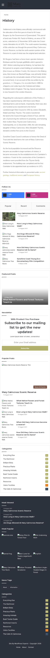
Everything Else (9, 455)
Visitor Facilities (9, 485)
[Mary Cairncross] (15, 5)
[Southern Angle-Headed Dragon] (40, 570)
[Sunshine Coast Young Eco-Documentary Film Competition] (8, 262)
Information (13, 587)
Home (6, 15)
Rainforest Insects (10, 478)
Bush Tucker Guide (10, 474)
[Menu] (3, 5)
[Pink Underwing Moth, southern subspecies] (40, 538)
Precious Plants (9, 466)
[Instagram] (33, 653)
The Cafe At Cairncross (12, 489)
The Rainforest (8, 459)
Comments (40, 206)
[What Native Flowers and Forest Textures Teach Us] (25, 292)
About (5, 587)
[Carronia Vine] (9, 543)
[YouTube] (28, 653)
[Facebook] (16, 653)
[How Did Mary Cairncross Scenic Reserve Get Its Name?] (8, 251)
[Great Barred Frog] (9, 558)
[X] (22, 653)
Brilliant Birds (8, 463)
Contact (31, 647)
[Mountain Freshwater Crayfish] (40, 559)
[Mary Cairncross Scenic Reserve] (8, 216)
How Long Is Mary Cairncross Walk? (31, 412)
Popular (8, 206)
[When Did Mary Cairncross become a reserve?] (8, 425)
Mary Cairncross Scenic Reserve (31, 213)
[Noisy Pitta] (25, 538)
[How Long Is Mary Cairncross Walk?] (8, 226)
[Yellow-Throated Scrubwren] (25, 570)
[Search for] (47, 5)
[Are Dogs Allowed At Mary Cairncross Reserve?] (8, 239)
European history (33, 175)
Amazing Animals (9, 470)
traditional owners (16, 175)
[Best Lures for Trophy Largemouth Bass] (25, 557)
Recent (24, 206)
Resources (7, 481)
